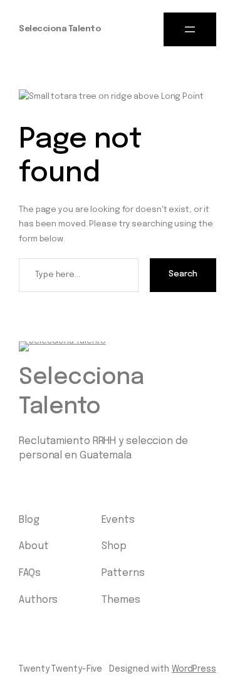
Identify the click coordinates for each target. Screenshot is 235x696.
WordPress (194, 669)
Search (183, 274)
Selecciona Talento (60, 29)
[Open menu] (190, 29)
